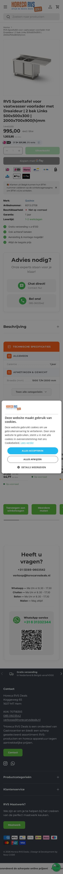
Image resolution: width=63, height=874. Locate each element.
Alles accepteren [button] (32, 450)
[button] (31, 467)
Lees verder (27, 442)
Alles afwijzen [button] (33, 459)
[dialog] (31, 437)
